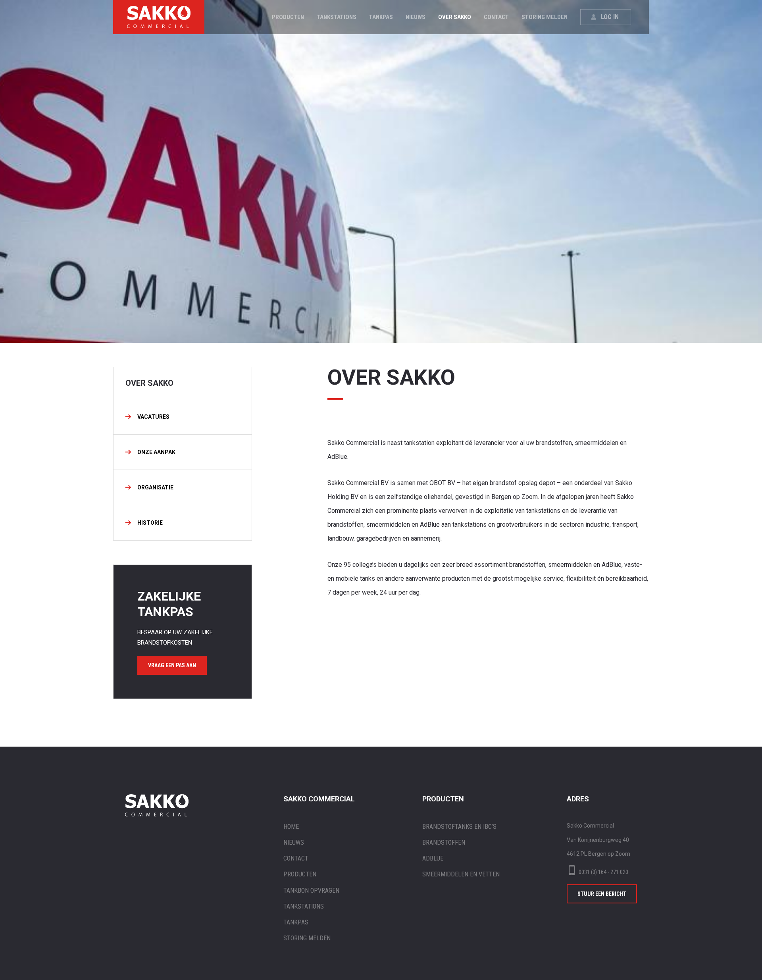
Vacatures (153, 417)
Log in (610, 17)
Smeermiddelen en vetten (461, 874)
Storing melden (544, 17)
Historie (150, 523)
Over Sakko (454, 17)
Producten (288, 17)
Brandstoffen (443, 842)
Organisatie (155, 487)
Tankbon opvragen (311, 890)
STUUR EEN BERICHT (601, 894)
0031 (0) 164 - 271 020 (603, 872)
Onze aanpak (156, 452)
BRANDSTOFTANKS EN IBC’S (459, 826)
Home (291, 826)
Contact (496, 17)
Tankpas (381, 17)
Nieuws (415, 17)
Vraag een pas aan (172, 665)
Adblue (432, 858)
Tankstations (336, 17)
